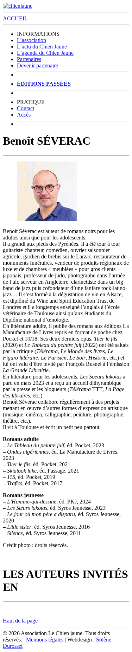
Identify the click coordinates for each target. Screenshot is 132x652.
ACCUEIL (15, 18)
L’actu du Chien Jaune (42, 47)
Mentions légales (44, 640)
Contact (25, 108)
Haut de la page (20, 621)
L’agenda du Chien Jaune (45, 53)
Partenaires (29, 59)
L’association (31, 40)
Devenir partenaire (37, 65)
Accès (24, 115)
